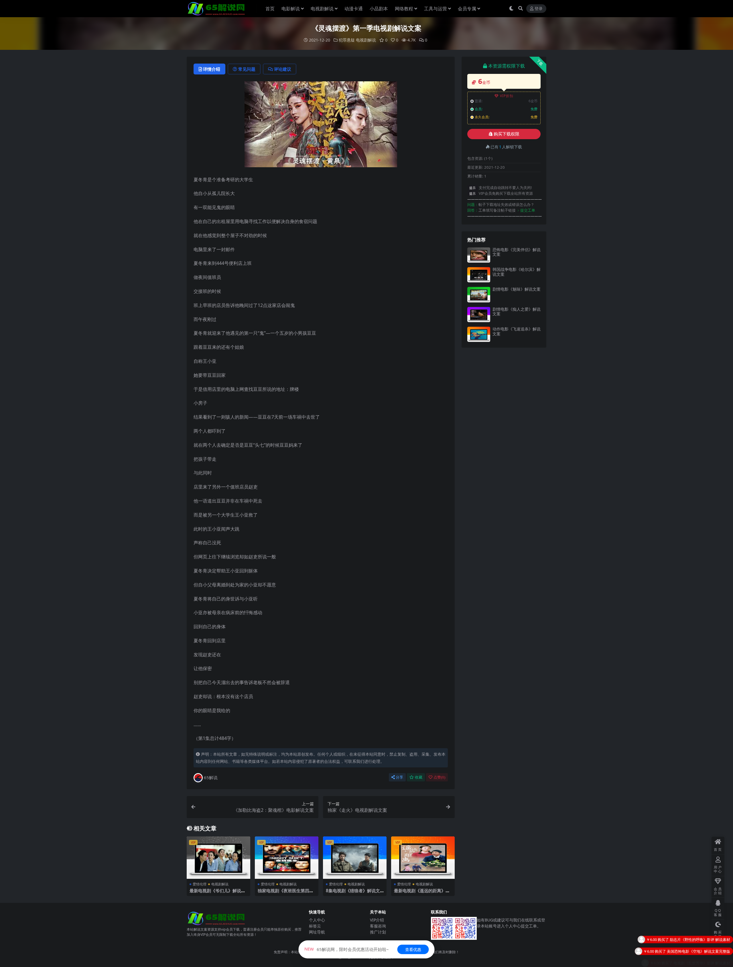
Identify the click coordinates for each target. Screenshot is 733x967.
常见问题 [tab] (246, 69)
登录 (539, 9)
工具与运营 (435, 8)
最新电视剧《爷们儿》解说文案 (217, 893)
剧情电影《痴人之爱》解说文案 (516, 311)
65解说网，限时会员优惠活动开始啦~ (346, 949)
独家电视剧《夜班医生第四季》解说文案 (283, 893)
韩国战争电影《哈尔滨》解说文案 (516, 272)
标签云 (315, 926)
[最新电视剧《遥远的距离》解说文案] (423, 857)
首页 (270, 8)
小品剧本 (379, 8)
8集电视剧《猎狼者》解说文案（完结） (353, 893)
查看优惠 (413, 949)
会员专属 (467, 8)
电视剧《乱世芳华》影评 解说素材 (701, 939)
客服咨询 (378, 926)
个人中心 (317, 920)
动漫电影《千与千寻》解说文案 (704, 963)
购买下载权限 (506, 134)
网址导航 (317, 932)
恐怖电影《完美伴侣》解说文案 (516, 252)
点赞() (439, 777)
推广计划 (378, 932)
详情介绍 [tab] (211, 69)
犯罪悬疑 (347, 40)
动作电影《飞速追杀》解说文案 (516, 331)
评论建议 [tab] (282, 69)
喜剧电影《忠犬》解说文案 (707, 951)
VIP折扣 (506, 95)
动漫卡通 (353, 8)
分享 (399, 777)
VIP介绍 (377, 920)
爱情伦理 (199, 884)
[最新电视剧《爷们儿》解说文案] (218, 857)
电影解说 (290, 8)
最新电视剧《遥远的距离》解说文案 (422, 893)
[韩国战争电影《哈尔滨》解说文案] (478, 274)
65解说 (211, 777)
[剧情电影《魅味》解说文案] (478, 294)
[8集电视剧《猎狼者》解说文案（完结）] (355, 857)
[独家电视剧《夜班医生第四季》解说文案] (286, 857)
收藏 (418, 777)
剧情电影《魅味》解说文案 (516, 289)
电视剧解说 (322, 8)
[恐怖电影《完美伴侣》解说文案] (478, 255)
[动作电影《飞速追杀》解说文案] (478, 334)
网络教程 (404, 8)
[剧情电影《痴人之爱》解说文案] (478, 314)
